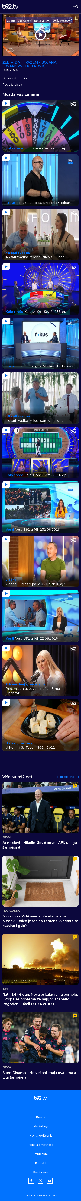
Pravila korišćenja (40, 1135)
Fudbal (7, 837)
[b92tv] (10, 7)
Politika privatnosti (40, 1144)
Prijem (40, 1117)
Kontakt (40, 1163)
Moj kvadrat (12, 910)
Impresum (41, 1154)
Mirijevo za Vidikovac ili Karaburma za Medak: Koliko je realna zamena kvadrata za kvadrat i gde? (40, 921)
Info (5, 989)
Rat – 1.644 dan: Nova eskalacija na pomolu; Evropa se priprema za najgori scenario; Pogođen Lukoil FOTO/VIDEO (40, 999)
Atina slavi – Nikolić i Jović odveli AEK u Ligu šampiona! (39, 845)
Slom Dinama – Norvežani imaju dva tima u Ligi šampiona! (39, 1075)
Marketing (41, 1126)
